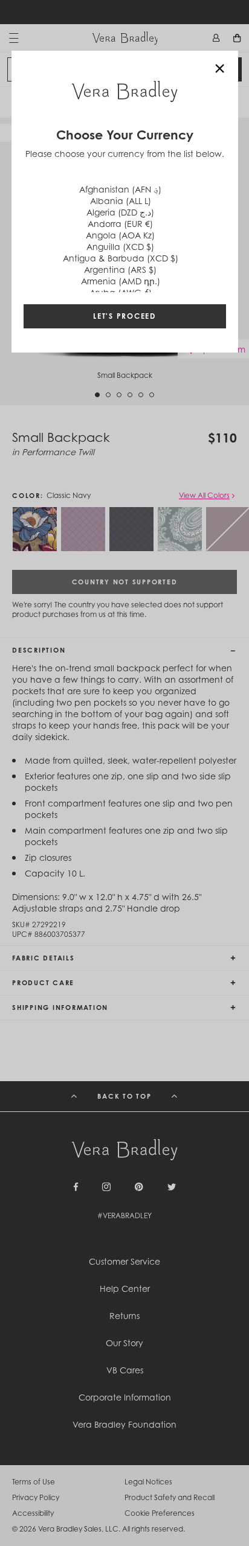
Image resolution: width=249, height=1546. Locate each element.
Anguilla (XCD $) (120, 246)
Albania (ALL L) (120, 201)
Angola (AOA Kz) (120, 235)
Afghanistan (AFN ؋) (120, 189)
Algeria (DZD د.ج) (120, 212)
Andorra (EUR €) (120, 224)
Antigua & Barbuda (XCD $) (120, 258)
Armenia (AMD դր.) (120, 281)
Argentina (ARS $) (120, 269)
